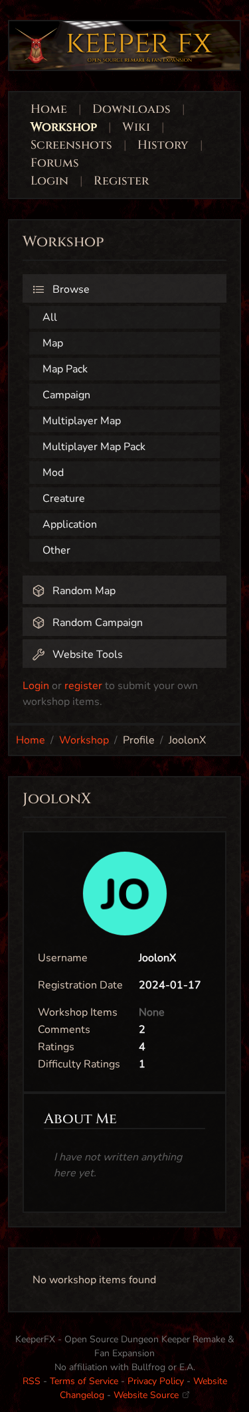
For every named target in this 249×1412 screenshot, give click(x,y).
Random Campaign (96, 622)
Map (52, 343)
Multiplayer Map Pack (93, 446)
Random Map (83, 591)
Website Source (147, 1395)
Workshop (64, 127)
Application (69, 524)
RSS (32, 1381)
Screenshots (71, 145)
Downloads (131, 109)
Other (56, 550)
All (49, 317)
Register (121, 181)
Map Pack (65, 369)
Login (51, 181)
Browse (70, 289)
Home (49, 109)
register (83, 685)
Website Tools (86, 654)
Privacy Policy (155, 1381)
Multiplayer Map (81, 421)
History (163, 145)
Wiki (136, 127)
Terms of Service (84, 1381)
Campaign (66, 395)
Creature (63, 498)
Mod (53, 472)
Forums (55, 163)
